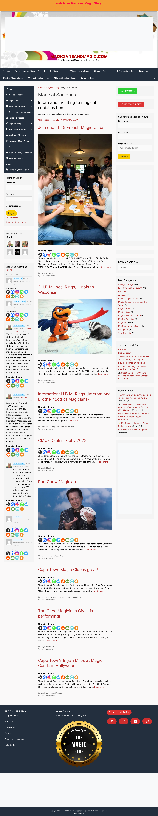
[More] (76, 255)
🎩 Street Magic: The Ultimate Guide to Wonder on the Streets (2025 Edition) (133, 376)
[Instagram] (49, 255)
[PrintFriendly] (72, 255)
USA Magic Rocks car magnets (132, 429)
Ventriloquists (124, 333)
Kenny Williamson (19, 325)
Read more (106, 267)
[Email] (67, 255)
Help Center (10, 745)
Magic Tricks (124, 312)
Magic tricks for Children (129, 315)
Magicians (45, 556)
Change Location (126, 71)
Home (41, 87)
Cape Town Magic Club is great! (68, 569)
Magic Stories (124, 308)
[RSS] (9, 270)
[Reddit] (63, 255)
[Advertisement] (79, 34)
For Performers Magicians (130, 288)
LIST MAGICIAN (128, 91)
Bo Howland (17, 517)
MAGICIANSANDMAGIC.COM (79, 56)
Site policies (79, 813)
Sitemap (8, 733)
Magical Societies (47, 273)
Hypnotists (123, 291)
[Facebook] (45, 255)
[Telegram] (58, 255)
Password (10, 194)
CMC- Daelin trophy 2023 (62, 440)
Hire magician (124, 353)
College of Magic (126, 284)
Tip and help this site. (119, 712)
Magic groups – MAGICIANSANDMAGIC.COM (59, 120)
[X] (40, 255)
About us (9, 721)
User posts (123, 329)
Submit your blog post (15, 739)
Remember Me (14, 206)
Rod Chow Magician (57, 481)
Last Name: (123, 132)
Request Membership (16, 222)
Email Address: (125, 144)
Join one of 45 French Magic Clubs (71, 127)
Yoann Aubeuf (18, 540)
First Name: (123, 121)
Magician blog (52, 87)
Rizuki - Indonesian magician (131, 363)
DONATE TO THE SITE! (131, 104)
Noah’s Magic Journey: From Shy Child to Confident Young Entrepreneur (133, 417)
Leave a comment (48, 276)
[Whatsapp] (54, 255)
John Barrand (18, 278)
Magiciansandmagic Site (50, 427)
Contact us (10, 727)
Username (10, 183)
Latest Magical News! (49, 597)
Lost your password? (13, 217)
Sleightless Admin (19, 301)
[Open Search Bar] (155, 78)
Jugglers (122, 295)
